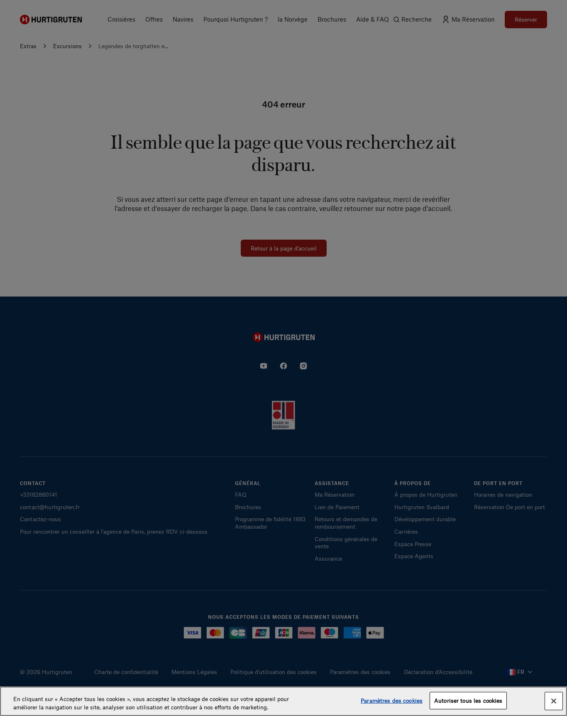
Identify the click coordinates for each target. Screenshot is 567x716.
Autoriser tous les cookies (468, 700)
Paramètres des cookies (392, 700)
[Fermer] (554, 701)
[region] (283, 701)
